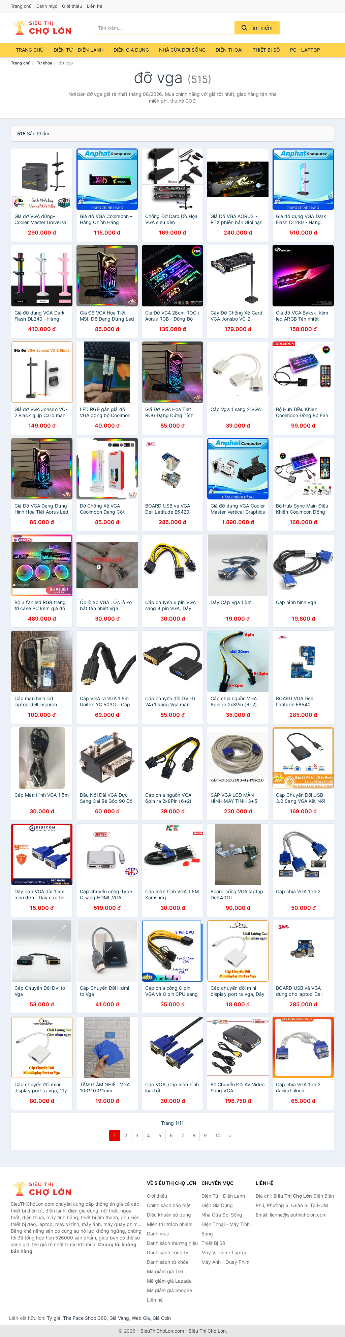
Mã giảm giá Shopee (169, 1290)
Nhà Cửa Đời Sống (182, 50)
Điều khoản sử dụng (169, 1215)
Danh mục (46, 6)
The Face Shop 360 (85, 1318)
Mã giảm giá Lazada (169, 1281)
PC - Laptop (305, 50)
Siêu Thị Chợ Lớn (207, 1331)
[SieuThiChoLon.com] (41, 27)
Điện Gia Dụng (131, 50)
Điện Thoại (229, 50)
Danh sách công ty (167, 1252)
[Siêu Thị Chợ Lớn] (44, 1188)
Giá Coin (162, 1318)
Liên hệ (94, 6)
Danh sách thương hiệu (172, 1243)
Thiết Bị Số (266, 50)
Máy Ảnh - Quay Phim (225, 1262)
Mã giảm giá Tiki (165, 1271)
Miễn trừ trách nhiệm (169, 1224)
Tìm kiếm (260, 27)
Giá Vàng (119, 1318)
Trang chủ (21, 6)
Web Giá (141, 1318)
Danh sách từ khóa (167, 1262)
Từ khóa (44, 62)
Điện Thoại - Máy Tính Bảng (225, 1228)
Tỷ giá (53, 1318)
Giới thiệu (72, 6)
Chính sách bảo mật (169, 1205)
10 (218, 1135)
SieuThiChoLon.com (162, 1331)
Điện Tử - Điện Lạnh (78, 50)
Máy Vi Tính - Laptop (224, 1252)
